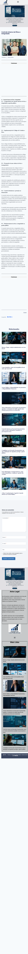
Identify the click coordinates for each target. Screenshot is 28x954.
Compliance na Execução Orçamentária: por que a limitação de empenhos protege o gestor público (13, 452)
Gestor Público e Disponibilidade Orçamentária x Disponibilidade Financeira (14, 388)
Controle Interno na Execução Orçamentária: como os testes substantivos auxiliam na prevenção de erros (13, 430)
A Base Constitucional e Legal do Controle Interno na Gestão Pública (12, 493)
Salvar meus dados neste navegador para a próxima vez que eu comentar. (12, 554)
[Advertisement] (14, 79)
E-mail (4, 543)
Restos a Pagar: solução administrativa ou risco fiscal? (14, 348)
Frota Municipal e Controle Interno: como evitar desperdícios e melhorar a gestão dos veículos (13, 473)
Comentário (5, 518)
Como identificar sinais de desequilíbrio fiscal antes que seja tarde (13, 368)
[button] (18, 2)
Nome (4, 537)
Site (3, 549)
